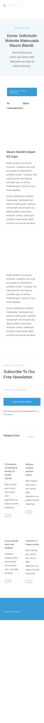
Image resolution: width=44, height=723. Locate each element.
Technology (13, 93)
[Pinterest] (23, 112)
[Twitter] (27, 108)
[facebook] (35, 611)
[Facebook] (23, 108)
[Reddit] (31, 108)
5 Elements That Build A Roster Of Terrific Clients (11, 471)
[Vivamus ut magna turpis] (32, 529)
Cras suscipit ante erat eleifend (11, 544)
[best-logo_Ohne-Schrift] (13, 5)
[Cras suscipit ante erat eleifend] (12, 529)
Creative (22, 91)
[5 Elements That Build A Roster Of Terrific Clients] (12, 452)
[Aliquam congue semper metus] (32, 452)
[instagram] (39, 611)
